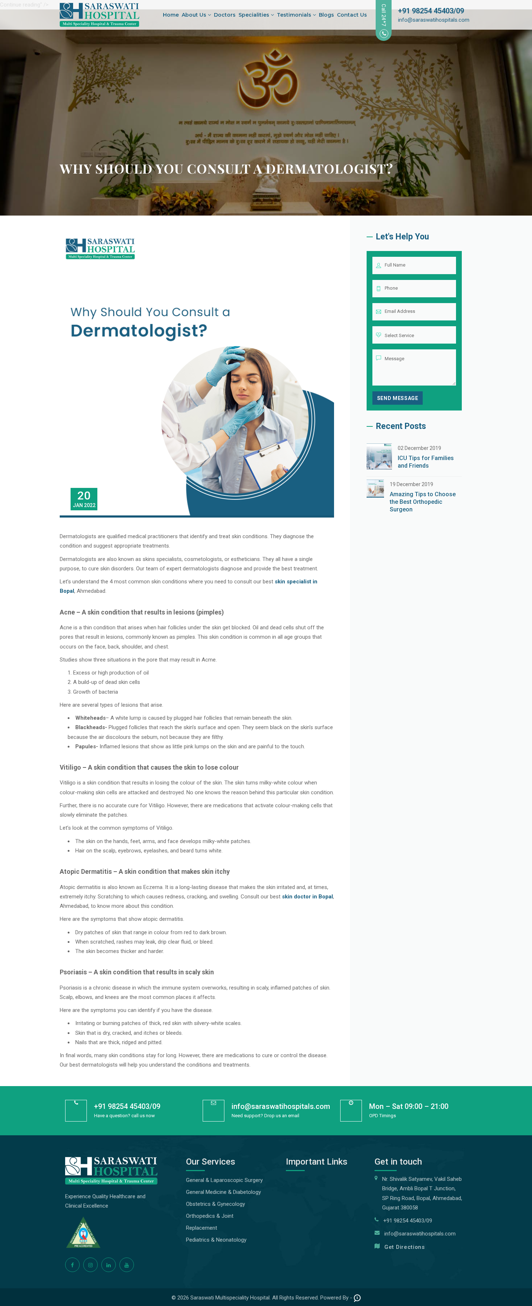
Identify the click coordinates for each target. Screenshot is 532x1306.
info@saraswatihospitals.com (433, 20)
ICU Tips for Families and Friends (426, 462)
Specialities (254, 15)
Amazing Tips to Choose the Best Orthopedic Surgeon (423, 502)
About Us (195, 15)
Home (171, 15)
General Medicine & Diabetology (223, 1192)
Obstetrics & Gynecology (215, 1204)
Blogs (326, 15)
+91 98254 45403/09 (431, 11)
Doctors (225, 15)
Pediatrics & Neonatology (216, 1240)
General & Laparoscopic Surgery (224, 1180)
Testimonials (295, 15)
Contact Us (352, 15)
